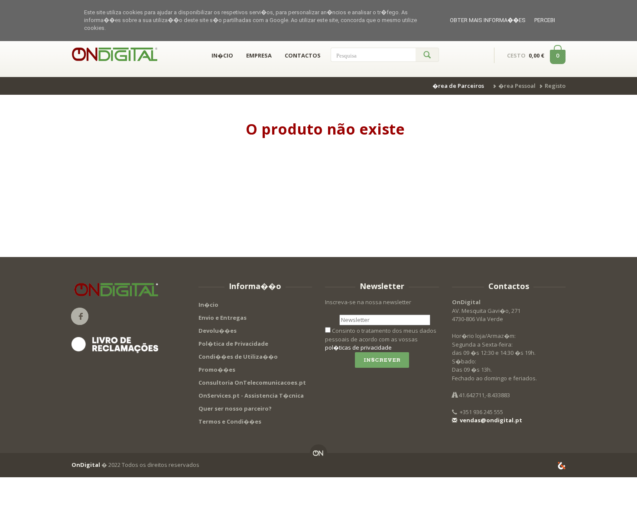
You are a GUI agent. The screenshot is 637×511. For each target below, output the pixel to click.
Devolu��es (217, 330)
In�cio (208, 305)
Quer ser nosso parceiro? (235, 408)
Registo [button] (555, 86)
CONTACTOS (303, 55)
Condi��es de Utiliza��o (238, 356)
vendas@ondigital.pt (490, 420)
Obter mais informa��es (488, 20)
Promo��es (216, 369)
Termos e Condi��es (229, 421)
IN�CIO (222, 55)
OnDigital (86, 465)
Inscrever (382, 360)
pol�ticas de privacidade (358, 347)
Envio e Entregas (222, 317)
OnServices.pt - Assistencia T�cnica (251, 395)
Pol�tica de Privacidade (233, 343)
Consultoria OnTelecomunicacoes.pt (252, 382)
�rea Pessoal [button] (517, 86)
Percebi (544, 20)
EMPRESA (259, 55)
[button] (459, 86)
